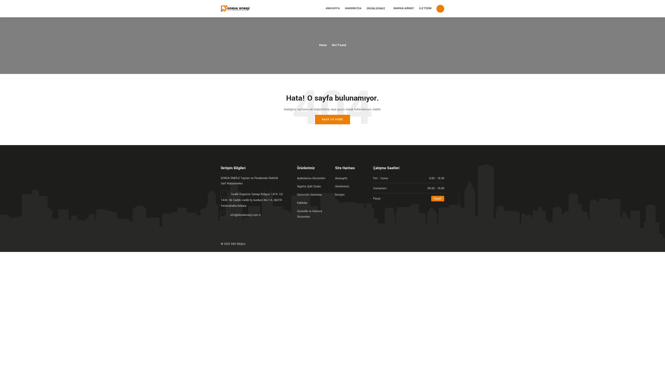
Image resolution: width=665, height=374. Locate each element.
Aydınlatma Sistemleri (311, 178)
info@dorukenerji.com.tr (245, 215)
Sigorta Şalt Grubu (309, 186)
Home (323, 45)
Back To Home (332, 119)
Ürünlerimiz (376, 8)
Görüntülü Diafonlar (309, 195)
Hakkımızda (353, 8)
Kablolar (302, 203)
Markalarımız (404, 8)
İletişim (425, 8)
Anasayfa (333, 8)
